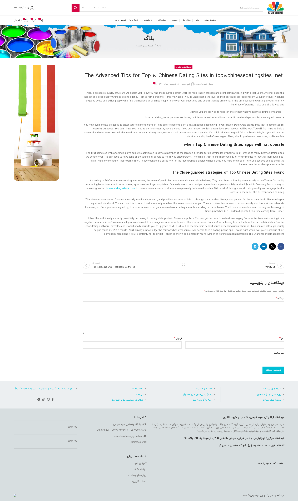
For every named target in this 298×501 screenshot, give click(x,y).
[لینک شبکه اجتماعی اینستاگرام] (48, 399)
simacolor (138, 442)
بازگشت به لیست (183, 265)
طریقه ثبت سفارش (271, 400)
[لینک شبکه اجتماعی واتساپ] (43, 399)
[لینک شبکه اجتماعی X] (272, 246)
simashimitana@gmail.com (129, 436)
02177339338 (120, 430)
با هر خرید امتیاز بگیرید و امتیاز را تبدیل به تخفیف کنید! (44, 388)
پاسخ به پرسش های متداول (197, 394)
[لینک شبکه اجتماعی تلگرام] (255, 246)
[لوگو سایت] (275, 7)
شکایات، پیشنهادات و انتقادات (127, 400)
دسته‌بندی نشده (144, 45)
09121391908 (103, 430)
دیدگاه (280, 298)
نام (281, 338)
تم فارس (185, 84)
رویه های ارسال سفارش (269, 394)
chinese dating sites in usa (120, 188)
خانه (159, 45)
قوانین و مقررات (204, 388)
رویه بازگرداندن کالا (202, 400)
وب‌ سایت (279, 353)
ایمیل (178, 338)
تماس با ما (137, 388)
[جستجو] (76, 8)
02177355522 (138, 430)
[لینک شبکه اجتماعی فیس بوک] (280, 246)
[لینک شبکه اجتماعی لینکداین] (263, 246)
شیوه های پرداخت (272, 388)
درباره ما (139, 394)
